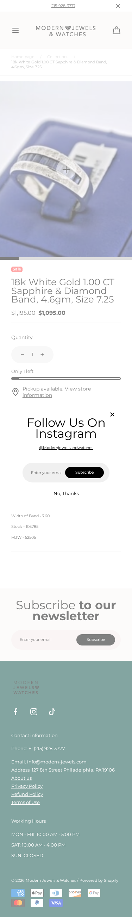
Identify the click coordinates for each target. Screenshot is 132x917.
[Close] (112, 415)
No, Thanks (66, 493)
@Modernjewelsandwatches (66, 447)
